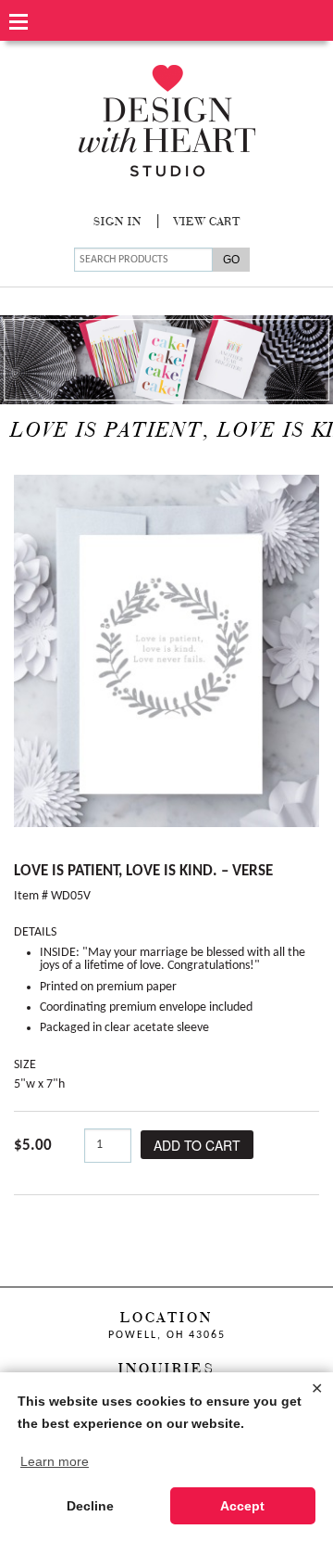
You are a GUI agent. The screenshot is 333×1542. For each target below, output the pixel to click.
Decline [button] (90, 1505)
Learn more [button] (54, 1461)
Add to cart (197, 1145)
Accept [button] (242, 1505)
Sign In (117, 222)
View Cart (207, 222)
